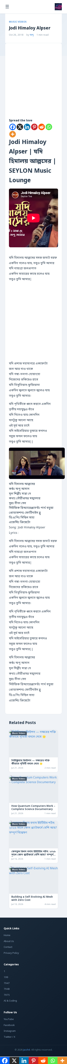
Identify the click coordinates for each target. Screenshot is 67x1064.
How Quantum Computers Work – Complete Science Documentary (33, 808)
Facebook (9, 1025)
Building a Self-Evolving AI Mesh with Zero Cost (32, 898)
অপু (32, 35)
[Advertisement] (33, 86)
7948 (7, 989)
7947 (7, 983)
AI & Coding (10, 1000)
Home (7, 935)
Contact (8, 947)
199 (6, 977)
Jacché (26, 1050)
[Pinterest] (34, 127)
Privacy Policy (11, 953)
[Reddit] (41, 127)
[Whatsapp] (49, 127)
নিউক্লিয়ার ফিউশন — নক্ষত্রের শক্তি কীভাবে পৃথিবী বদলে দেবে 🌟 (30, 762)
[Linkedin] (27, 127)
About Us (9, 941)
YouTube (9, 1019)
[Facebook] (12, 127)
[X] (20, 127)
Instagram (10, 1031)
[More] (12, 134)
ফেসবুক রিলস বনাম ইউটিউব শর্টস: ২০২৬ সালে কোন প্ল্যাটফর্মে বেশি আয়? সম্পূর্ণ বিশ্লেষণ (33, 855)
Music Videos (18, 21)
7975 (7, 995)
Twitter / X (9, 1037)
